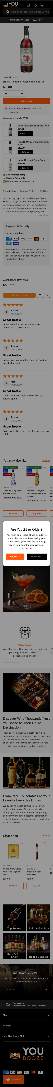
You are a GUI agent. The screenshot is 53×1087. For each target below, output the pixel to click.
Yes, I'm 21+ (15, 556)
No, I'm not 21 (37, 556)
